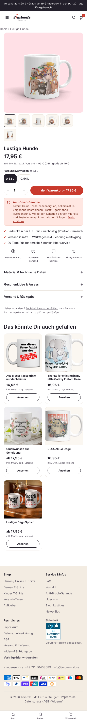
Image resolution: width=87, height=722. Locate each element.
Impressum (11, 627)
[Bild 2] (24, 120)
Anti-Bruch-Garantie (59, 593)
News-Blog (53, 611)
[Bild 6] (10, 135)
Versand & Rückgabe (19, 297)
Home (3, 29)
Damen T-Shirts (14, 587)
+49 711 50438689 (38, 667)
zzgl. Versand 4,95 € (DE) (34, 163)
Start (13, 718)
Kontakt (51, 587)
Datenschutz (32, 701)
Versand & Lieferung (17, 645)
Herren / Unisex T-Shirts (19, 581)
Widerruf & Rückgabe (18, 651)
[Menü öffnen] (7, 17)
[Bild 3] (38, 120)
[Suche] (74, 17)
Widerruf (57, 701)
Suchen (40, 718)
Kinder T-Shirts (13, 593)
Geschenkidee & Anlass (21, 284)
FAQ (48, 581)
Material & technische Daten (25, 272)
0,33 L (10, 178)
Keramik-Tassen (14, 599)
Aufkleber (10, 605)
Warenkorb (70, 718)
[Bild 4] (52, 120)
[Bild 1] (10, 120)
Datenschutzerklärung (18, 633)
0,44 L (24, 178)
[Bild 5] (66, 120)
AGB (6, 639)
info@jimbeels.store (66, 667)
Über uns (52, 599)
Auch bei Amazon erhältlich (42, 308)
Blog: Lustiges (55, 605)
